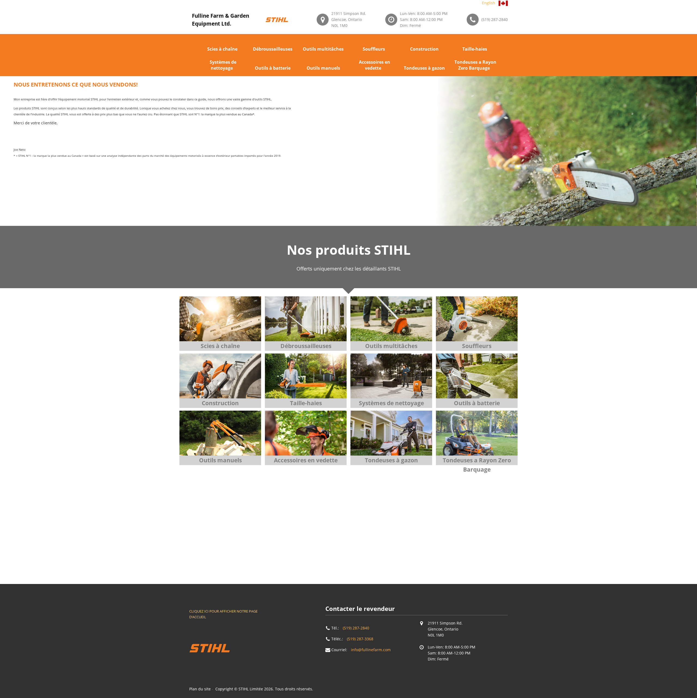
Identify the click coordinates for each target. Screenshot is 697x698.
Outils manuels (323, 68)
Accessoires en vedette (374, 65)
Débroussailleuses (272, 49)
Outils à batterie (273, 68)
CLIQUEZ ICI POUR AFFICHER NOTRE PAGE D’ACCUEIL (223, 614)
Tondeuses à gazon (424, 68)
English (488, 2)
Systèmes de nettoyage (223, 65)
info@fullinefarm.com (371, 649)
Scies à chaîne (222, 49)
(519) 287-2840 (494, 19)
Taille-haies (474, 49)
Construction (424, 49)
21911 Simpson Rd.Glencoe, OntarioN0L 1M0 (348, 19)
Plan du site (200, 688)
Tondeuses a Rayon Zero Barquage (475, 65)
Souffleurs (374, 49)
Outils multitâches (323, 49)
